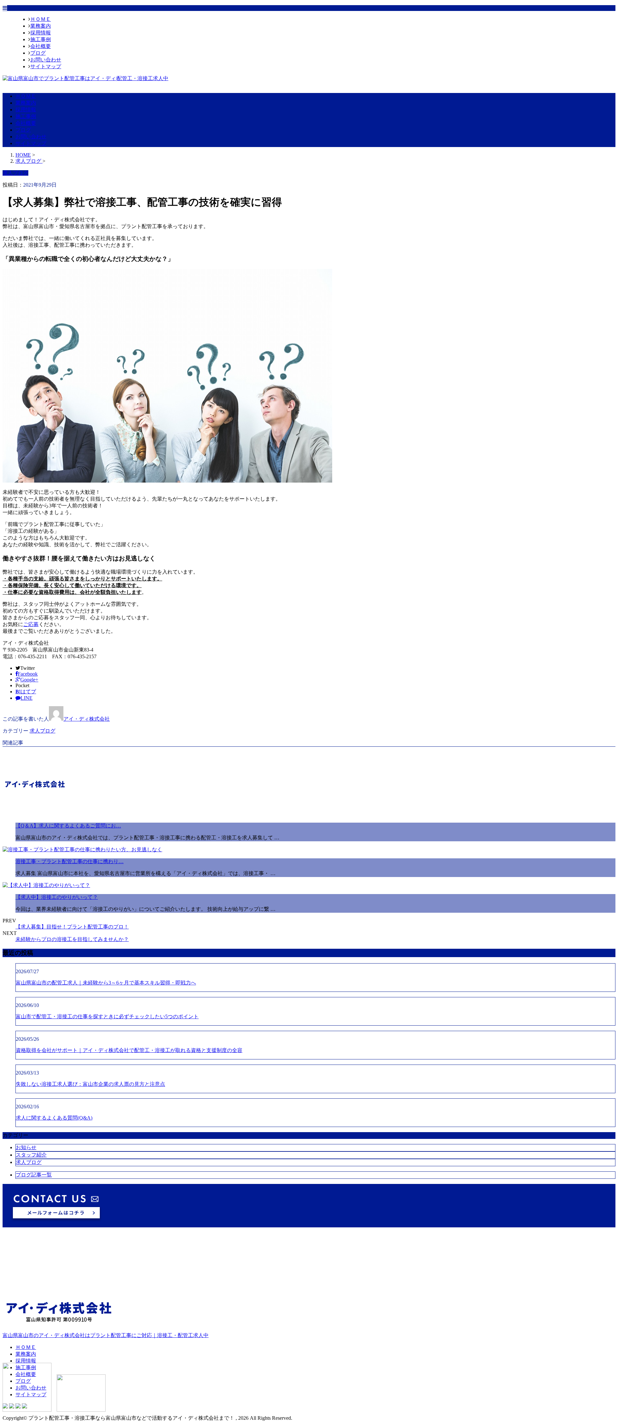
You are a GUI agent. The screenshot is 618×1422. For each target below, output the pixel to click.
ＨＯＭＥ (40, 19)
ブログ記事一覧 (34, 1174)
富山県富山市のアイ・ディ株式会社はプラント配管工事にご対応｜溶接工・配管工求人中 (106, 1335)
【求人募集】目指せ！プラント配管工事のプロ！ (72, 926)
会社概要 (40, 46)
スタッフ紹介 (31, 1155)
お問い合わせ (45, 59)
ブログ (38, 53)
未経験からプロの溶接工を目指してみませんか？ (72, 939)
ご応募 (31, 624)
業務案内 (40, 26)
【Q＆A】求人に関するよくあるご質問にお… (68, 825)
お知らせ (26, 1147)
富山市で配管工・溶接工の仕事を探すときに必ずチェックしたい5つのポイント (107, 1016)
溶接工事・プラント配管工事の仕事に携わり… (69, 861)
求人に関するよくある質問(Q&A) (54, 1118)
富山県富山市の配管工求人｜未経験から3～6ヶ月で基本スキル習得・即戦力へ (106, 982)
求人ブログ (42, 731)
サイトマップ (45, 66)
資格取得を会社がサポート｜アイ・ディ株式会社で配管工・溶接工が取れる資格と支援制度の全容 (129, 1050)
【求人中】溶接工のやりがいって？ (56, 897)
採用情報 (40, 32)
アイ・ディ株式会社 (86, 719)
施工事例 (40, 39)
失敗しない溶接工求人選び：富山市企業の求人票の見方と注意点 (90, 1084)
